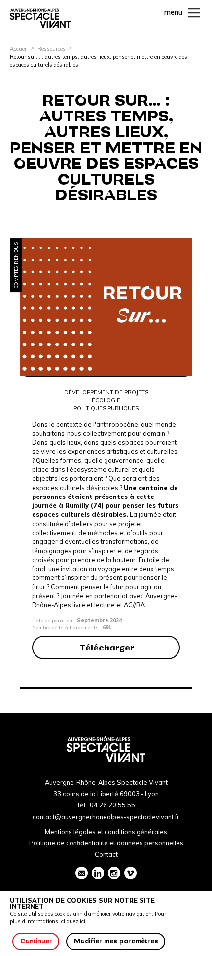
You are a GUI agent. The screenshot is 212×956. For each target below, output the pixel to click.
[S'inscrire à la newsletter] (81, 873)
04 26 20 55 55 (112, 805)
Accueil (19, 48)
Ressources (51, 48)
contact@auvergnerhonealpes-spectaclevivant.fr (106, 817)
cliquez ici (73, 921)
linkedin (98, 873)
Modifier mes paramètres (116, 941)
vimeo (130, 873)
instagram (114, 873)
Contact (106, 854)
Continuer (36, 941)
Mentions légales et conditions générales (106, 832)
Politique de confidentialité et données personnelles (106, 843)
